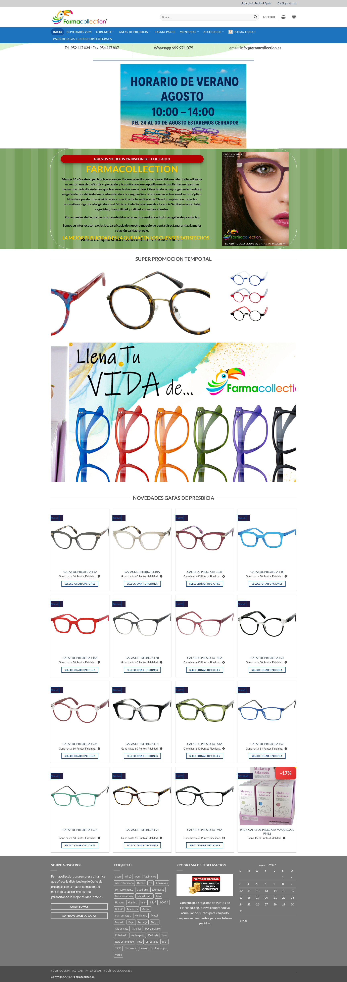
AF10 (128, 876)
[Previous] (59, 303)
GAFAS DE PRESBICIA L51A (204, 744)
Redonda (153, 935)
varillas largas (159, 948)
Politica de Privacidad (67, 970)
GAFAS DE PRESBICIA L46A (80, 658)
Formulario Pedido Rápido (256, 3)
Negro (154, 922)
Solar (164, 941)
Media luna (141, 915)
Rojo (164, 935)
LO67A (164, 902)
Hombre (132, 902)
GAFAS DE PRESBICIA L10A (142, 571)
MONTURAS (188, 32)
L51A (153, 902)
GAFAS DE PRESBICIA (133, 32)
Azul (137, 876)
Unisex (143, 948)
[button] (269, 17)
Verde (118, 954)
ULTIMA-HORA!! (245, 32)
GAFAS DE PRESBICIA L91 (142, 830)
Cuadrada (142, 889)
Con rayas (162, 883)
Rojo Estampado (124, 941)
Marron (146, 909)
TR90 (118, 948)
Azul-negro (150, 876)
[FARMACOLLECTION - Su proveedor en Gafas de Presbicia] (102, 17)
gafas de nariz (144, 896)
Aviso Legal (94, 970)
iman (143, 902)
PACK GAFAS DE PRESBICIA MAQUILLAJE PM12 (267, 831)
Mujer (131, 922)
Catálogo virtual (287, 3)
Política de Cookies (118, 970)
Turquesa (130, 948)
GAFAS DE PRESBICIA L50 (267, 658)
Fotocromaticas (124, 896)
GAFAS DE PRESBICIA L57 (267, 744)
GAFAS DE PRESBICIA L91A (204, 830)
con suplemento (124, 889)
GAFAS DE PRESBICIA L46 (267, 571)
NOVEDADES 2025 (79, 32)
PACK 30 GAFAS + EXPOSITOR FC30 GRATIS (82, 39)
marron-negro (123, 915)
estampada (158, 889)
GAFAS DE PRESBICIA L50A (80, 744)
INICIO (57, 32)
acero (118, 876)
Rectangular (138, 935)
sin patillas (152, 941)
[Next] (202, 303)
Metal (154, 915)
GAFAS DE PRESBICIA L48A (204, 658)
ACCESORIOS (212, 32)
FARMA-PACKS (165, 32)
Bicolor (141, 883)
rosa (139, 941)
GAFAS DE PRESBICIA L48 (142, 658)
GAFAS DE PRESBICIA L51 (142, 744)
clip (150, 883)
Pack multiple (153, 928)
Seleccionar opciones (80, 583)
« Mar (243, 921)
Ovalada (137, 928)
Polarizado (121, 935)
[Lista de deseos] (294, 17)
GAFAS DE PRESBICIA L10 (80, 571)
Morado (119, 922)
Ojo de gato (121, 928)
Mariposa (132, 909)
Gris (158, 896)
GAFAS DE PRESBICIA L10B (204, 571)
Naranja (142, 922)
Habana (119, 902)
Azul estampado (124, 883)
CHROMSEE (104, 32)
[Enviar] (255, 17)
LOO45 (119, 909)
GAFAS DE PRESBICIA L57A (80, 830)
